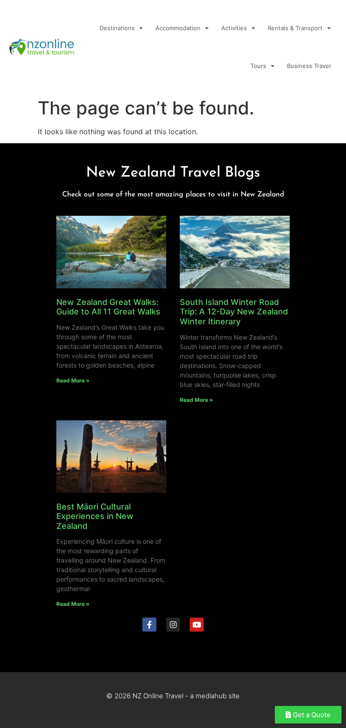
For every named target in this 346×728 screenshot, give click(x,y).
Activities (234, 28)
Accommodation (177, 28)
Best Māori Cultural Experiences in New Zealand (94, 516)
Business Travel (309, 65)
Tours (258, 65)
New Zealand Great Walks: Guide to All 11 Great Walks (108, 307)
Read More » (73, 380)
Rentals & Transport (295, 28)
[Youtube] (197, 625)
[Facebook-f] (149, 625)
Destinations (117, 28)
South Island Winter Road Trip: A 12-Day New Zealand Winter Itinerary (234, 311)
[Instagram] (173, 625)
